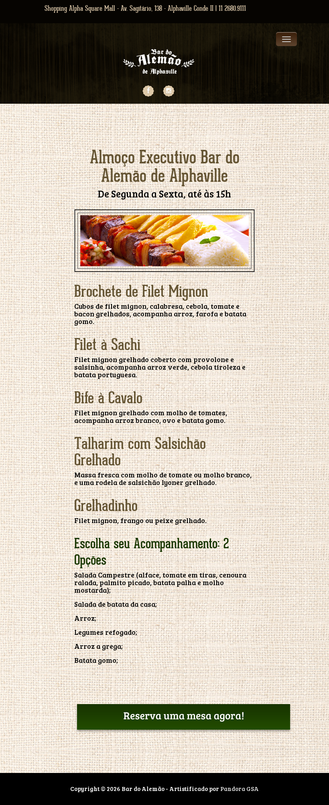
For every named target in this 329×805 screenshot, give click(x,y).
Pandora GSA (239, 789)
